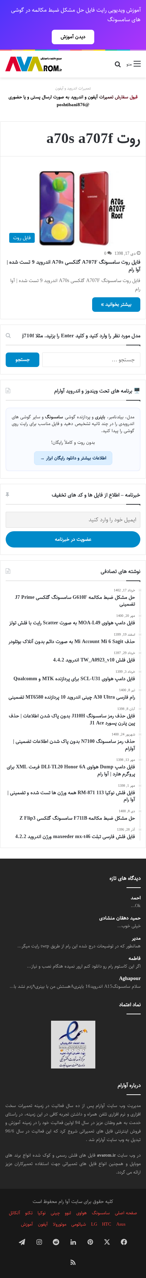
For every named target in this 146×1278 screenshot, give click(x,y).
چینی (55, 1212)
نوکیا (42, 1212)
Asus (120, 1224)
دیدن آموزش (73, 37)
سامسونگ (101, 1212)
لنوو (68, 1212)
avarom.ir (106, 1155)
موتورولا (59, 1224)
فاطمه (135, 958)
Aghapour (130, 978)
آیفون (43, 1224)
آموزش (27, 1224)
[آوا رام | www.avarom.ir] (33, 64)
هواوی (81, 1212)
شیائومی (78, 1224)
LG (94, 1224)
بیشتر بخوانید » (116, 304)
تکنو (29, 1212)
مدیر (136, 938)
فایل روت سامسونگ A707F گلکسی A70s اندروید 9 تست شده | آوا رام (73, 266)
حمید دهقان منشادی (120, 918)
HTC (106, 1224)
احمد (136, 898)
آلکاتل (14, 1212)
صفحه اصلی (126, 1212)
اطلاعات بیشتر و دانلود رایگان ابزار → (73, 458)
